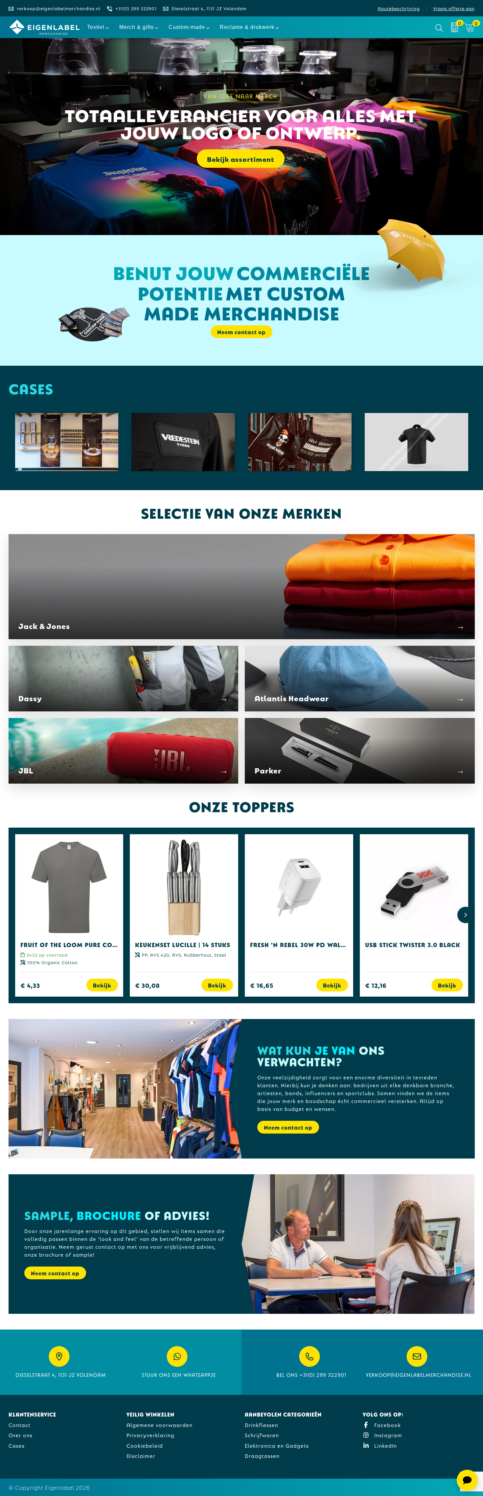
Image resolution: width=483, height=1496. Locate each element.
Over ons (21, 1434)
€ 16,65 (262, 985)
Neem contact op (288, 1127)
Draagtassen (262, 1455)
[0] (454, 27)
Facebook (387, 1424)
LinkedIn (385, 1445)
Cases (17, 1445)
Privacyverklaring (150, 1434)
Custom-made (187, 27)
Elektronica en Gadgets (277, 1445)
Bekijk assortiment (240, 158)
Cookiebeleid (144, 1445)
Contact (20, 1424)
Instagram (387, 1434)
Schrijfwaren (262, 1434)
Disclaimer (140, 1455)
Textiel (95, 27)
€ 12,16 (376, 985)
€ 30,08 (147, 985)
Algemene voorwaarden (159, 1424)
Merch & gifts (136, 27)
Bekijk (102, 985)
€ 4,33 (30, 985)
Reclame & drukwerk (247, 27)
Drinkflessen (261, 1424)
